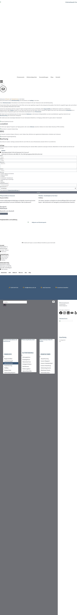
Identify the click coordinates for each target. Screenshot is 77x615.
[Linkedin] (68, 312)
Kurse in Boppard (45, 361)
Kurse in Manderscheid (46, 363)
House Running (8, 365)
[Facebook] (60, 312)
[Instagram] (64, 312)
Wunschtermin (3, 186)
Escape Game (7, 370)
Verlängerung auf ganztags (7, 179)
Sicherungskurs (26, 368)
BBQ (2, 180)
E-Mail (1, 158)
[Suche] (4, 305)
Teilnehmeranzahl (4, 183)
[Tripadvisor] (71, 312)
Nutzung (2, 172)
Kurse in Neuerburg (46, 365)
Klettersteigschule (32, 77)
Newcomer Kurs (26, 362)
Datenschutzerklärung (13, 190)
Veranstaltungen (43, 77)
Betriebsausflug (3, 115)
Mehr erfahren (4, 213)
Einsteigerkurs (26, 359)
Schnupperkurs (26, 357)
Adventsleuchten (45, 372)
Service (2, 182)
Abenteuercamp (8, 363)
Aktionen (32, 126)
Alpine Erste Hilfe (27, 371)
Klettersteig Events (46, 368)
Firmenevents (20, 77)
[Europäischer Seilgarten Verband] (38, 226)
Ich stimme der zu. (10, 190)
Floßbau (12, 110)
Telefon (1, 168)
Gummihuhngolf (8, 361)
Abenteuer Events (45, 370)
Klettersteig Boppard (9, 372)
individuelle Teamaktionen (7, 177)
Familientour (25, 366)
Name (1, 155)
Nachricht (2, 162)
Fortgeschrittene (26, 364)
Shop (52, 77)
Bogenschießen (47, 108)
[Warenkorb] (2, 84)
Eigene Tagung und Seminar (7, 173)
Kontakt (58, 77)
